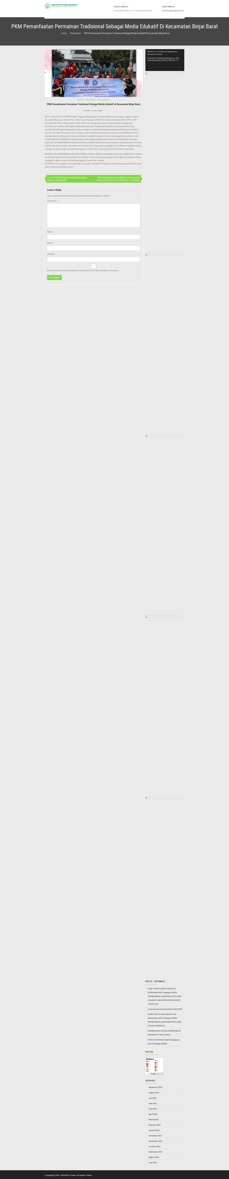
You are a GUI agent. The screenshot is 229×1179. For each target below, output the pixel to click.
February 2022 (155, 1125)
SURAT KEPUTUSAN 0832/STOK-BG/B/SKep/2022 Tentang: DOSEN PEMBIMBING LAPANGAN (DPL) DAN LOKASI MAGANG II (164, 1020)
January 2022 (154, 1130)
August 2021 (154, 1157)
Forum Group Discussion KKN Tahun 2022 (165, 1009)
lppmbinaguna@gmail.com (173, 10)
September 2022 (155, 1087)
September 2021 (155, 1152)
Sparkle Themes (85, 1175)
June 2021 (153, 1162)
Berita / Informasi (86, 100)
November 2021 (155, 1141)
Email (50, 243)
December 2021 (155, 1135)
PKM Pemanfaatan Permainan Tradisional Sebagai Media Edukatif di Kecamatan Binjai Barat (93, 104)
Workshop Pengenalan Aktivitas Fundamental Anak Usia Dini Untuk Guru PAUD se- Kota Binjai (118, 178)
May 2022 (153, 1109)
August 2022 (154, 1092)
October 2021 (154, 1146)
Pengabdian (103, 100)
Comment (52, 200)
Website (51, 254)
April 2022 (153, 1114)
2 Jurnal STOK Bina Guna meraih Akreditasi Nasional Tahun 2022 (67, 178)
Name (50, 231)
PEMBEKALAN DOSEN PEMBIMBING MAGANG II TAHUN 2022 (164, 1033)
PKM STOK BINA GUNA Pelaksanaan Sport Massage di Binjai (163, 1042)
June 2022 (153, 1103)
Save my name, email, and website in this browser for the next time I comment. (83, 270)
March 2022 (154, 1119)
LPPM (88, 111)
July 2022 (152, 1098)
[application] (164, 60)
